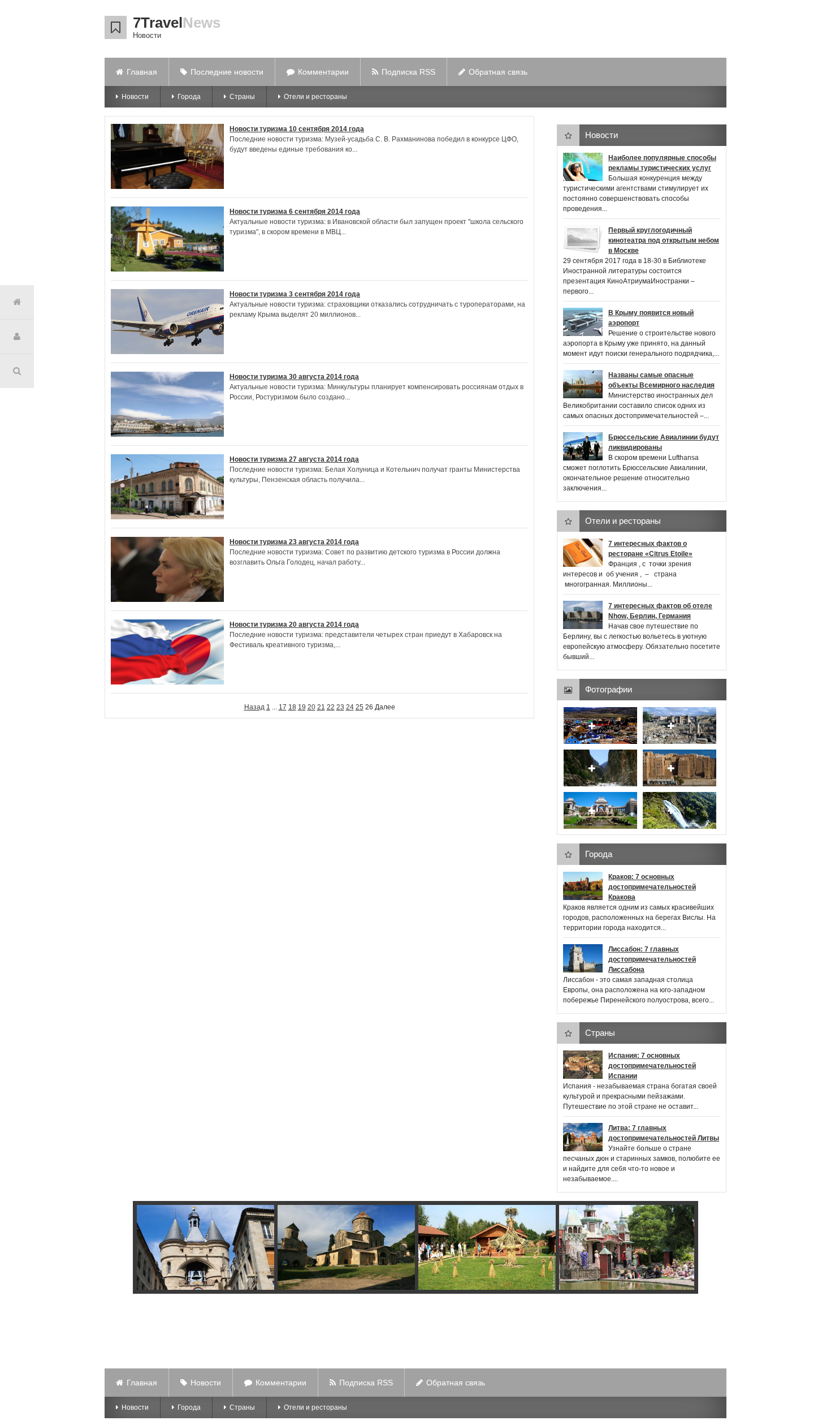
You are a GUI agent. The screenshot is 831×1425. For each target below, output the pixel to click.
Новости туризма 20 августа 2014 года (294, 624)
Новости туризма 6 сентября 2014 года (295, 212)
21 (321, 707)
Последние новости (227, 71)
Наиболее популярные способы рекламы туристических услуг (662, 163)
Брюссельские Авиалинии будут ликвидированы (663, 442)
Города (189, 97)
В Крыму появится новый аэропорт (651, 318)
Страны (242, 97)
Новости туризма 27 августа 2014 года (294, 459)
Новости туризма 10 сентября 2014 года (297, 129)
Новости (135, 97)
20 (311, 707)
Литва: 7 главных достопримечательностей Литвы (663, 1133)
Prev (132, 1249)
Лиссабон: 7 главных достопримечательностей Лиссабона (652, 959)
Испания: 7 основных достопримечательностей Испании (652, 1066)
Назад (254, 707)
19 (302, 707)
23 (340, 707)
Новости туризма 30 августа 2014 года (294, 377)
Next (682, 1249)
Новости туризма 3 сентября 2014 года (295, 294)
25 (359, 707)
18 (292, 707)
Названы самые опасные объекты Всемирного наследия (661, 380)
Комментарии (323, 71)
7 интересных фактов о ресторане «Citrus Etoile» (650, 549)
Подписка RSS (408, 71)
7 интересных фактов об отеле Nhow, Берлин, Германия (660, 611)
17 (283, 707)
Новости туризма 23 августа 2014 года (294, 542)
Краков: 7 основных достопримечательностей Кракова (652, 887)
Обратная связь (498, 71)
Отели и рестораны (315, 97)
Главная (142, 71)
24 (350, 707)
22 (331, 707)
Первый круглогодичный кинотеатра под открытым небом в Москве (663, 240)
